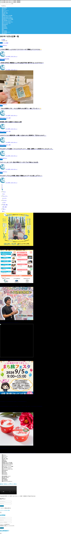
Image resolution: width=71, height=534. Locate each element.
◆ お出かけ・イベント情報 (7, 19)
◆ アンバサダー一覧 (6, 23)
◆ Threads (4, 30)
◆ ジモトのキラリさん (6, 16)
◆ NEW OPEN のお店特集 (7, 18)
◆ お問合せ (4, 33)
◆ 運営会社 (4, 478)
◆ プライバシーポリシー (7, 481)
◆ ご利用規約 (5, 480)
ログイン (4, 5)
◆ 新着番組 (4, 7)
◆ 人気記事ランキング (6, 20)
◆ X (3, 29)
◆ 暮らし (4, 14)
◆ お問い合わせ (5, 477)
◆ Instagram (5, 24)
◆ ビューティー (5, 10)
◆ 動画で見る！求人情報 (7, 15)
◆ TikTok (4, 25)
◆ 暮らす (4, 460)
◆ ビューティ (5, 456)
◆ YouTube (4, 27)
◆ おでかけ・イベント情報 (7, 466)
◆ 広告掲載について (6, 32)
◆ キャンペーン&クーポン (7, 21)
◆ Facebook (4, 28)
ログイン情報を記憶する (6, 508)
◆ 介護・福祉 (5, 13)
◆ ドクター (4, 11)
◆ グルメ (4, 9)
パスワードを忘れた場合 (5, 510)
